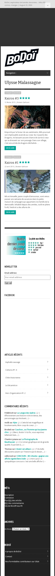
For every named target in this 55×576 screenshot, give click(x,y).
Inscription (9, 495)
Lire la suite (10, 148)
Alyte (15, 423)
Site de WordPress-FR (13, 506)
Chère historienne (12, 378)
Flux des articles (13, 500)
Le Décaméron (11, 385)
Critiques (9, 93)
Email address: (11, 273)
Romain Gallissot (23, 102)
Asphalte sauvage (12, 362)
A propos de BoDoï (13, 551)
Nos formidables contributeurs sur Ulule (22, 562)
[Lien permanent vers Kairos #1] (27, 181)
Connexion (9, 498)
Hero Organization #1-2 (15, 393)
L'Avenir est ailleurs (23, 449)
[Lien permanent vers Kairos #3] (27, 117)
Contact (8, 557)
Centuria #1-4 (11, 370)
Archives (8, 529)
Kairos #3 (12, 98)
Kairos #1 (12, 162)
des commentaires (14, 503)
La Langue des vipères (26, 413)
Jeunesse (17, 93)
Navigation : (47, 5)
